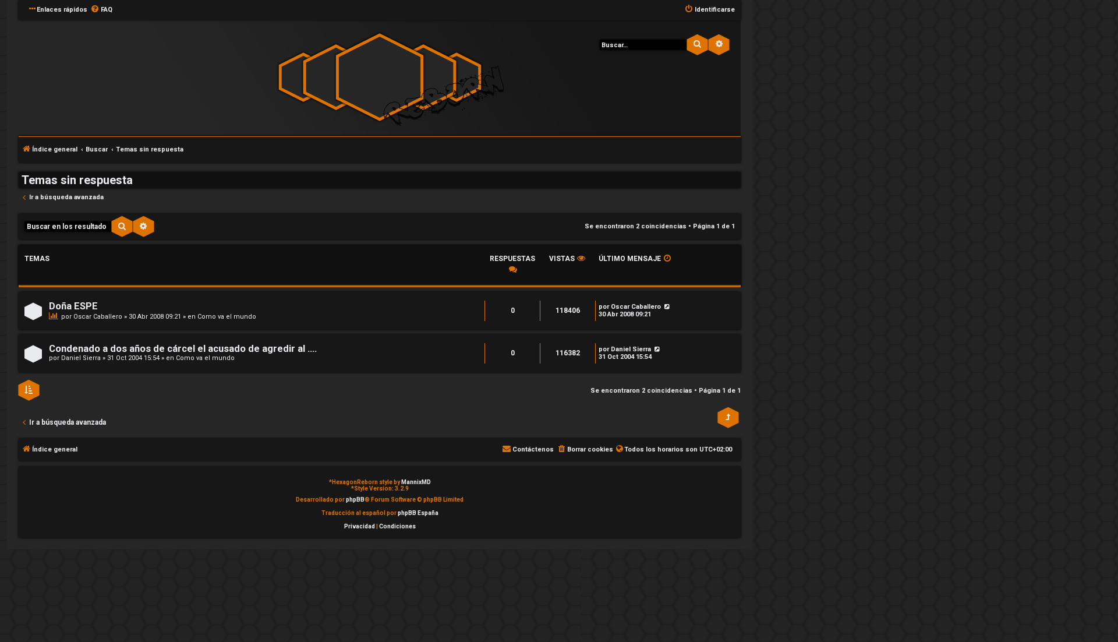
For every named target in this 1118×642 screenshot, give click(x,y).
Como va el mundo (226, 316)
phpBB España (418, 513)
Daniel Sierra (81, 358)
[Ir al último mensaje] (666, 307)
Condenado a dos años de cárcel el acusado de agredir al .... (183, 348)
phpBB (355, 499)
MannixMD (416, 482)
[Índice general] (379, 77)
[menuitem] (101, 10)
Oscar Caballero (97, 316)
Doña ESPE (73, 306)
